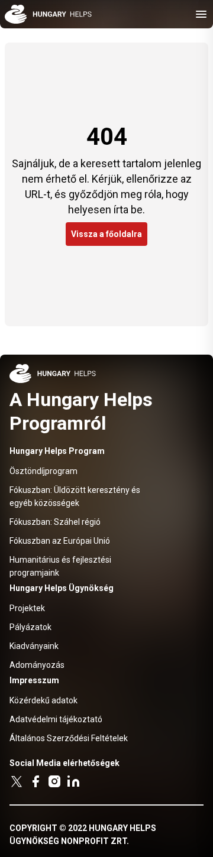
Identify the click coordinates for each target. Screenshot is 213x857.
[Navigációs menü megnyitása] (201, 14)
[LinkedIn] (73, 781)
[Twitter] (16, 781)
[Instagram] (54, 781)
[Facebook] (35, 781)
